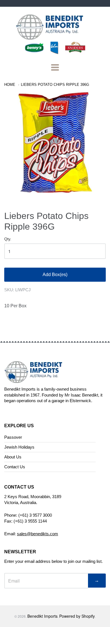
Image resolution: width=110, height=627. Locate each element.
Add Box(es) (55, 274)
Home (9, 84)
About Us (12, 456)
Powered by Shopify (77, 616)
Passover (13, 437)
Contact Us (14, 466)
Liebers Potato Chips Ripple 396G (55, 84)
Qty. (7, 239)
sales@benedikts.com (37, 533)
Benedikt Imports (42, 616)
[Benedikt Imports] (55, 36)
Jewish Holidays (19, 447)
